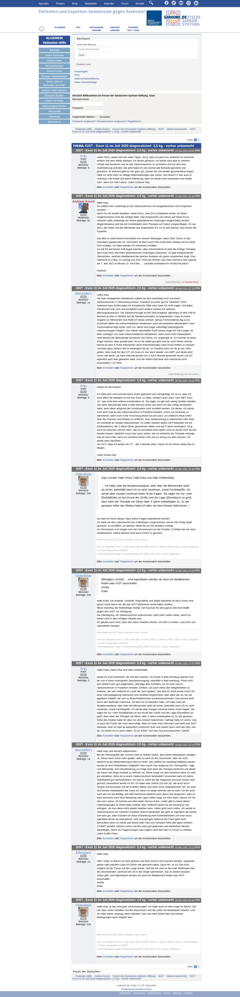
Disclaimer (125, 993)
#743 (197, 196)
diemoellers (83, 293)
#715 (197, 847)
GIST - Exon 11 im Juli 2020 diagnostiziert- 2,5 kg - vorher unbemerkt (134, 130)
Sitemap (177, 993)
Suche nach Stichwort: (86, 44)
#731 (197, 380)
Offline (83, 162)
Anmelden (108, 187)
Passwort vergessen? (84, 121)
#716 (197, 744)
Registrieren (134, 121)
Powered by (127, 989)
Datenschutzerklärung (86, 78)
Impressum (139, 993)
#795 (197, 150)
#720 (197, 663)
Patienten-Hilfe (83, 129)
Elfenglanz (83, 853)
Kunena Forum (143, 989)
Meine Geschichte (177, 129)
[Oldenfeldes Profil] (83, 480)
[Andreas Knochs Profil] (83, 207)
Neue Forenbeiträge (85, 82)
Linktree (188, 993)
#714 (197, 900)
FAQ (76, 75)
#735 (197, 288)
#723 (197, 469)
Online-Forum (102, 129)
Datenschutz (155, 993)
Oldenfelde (83, 474)
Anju (83, 156)
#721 (197, 570)
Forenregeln (81, 71)
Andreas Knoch (83, 201)
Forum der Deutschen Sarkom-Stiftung (134, 129)
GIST (161, 129)
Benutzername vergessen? (112, 121)
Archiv (166, 993)
